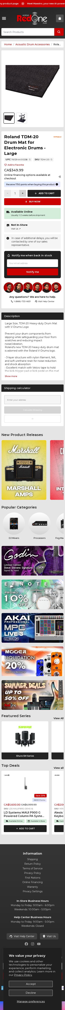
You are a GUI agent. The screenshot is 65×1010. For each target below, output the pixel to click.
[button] (32, 809)
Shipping (32, 859)
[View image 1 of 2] (32, 81)
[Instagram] (32, 944)
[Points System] (56, 184)
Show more (11, 376)
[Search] (59, 32)
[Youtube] (39, 944)
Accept (31, 984)
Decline (31, 992)
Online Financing (32, 882)
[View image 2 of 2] (21, 118)
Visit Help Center (24, 936)
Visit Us (16, 228)
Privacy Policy (32, 873)
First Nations (32, 877)
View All (59, 718)
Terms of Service (33, 868)
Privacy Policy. (23, 975)
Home (8, 44)
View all (59, 767)
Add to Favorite (16, 165)
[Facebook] (26, 944)
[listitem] (23, 470)
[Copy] (30, 159)
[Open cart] (60, 18)
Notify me (32, 271)
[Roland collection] (57, 137)
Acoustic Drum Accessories (32, 44)
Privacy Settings (32, 891)
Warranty (32, 886)
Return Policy (32, 863)
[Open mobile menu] (4, 18)
